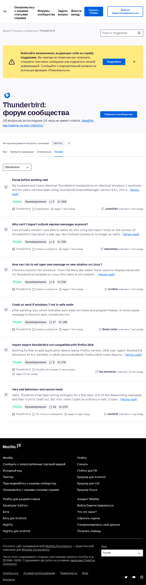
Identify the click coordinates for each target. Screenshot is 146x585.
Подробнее (114, 61)
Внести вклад (76, 12)
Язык (104, 546)
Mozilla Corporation (36, 549)
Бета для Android (14, 518)
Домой (7, 30)
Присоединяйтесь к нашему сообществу (29, 483)
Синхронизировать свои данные (98, 524)
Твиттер (8, 477)
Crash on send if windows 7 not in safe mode (42, 304)
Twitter (126, 577)
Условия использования (39, 573)
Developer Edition (15, 505)
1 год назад (136, 414)
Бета (6, 512)
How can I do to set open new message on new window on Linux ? (57, 264)
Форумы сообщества (46, 12)
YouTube (133, 577)
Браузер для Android (91, 477)
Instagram (141, 577)
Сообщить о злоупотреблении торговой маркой (34, 464)
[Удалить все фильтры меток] (68, 143)
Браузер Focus (87, 490)
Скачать (82, 464)
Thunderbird (23, 208)
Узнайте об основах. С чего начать (55, 369)
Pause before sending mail (30, 180)
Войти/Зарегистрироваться (125, 12)
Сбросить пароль (88, 518)
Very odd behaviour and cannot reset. (37, 389)
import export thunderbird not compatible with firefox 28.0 (52, 345)
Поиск (139, 33)
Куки (85, 573)
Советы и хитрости (46, 249)
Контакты (9, 579)
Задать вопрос (63, 12)
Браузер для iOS (88, 483)
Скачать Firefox (94, 12)
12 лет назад (136, 371)
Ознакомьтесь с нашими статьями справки (24, 13)
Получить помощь (89, 531)
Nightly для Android (16, 531)
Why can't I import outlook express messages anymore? (50, 224)
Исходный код (12, 470)
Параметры (42, 208)
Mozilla (12, 447)
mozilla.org (10, 573)
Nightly (8, 524)
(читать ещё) (131, 234)
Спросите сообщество (119, 114)
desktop (58, 143)
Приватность (68, 573)
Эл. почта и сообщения (49, 414)
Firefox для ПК (87, 470)
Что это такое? (87, 512)
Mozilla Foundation (58, 546)
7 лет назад (136, 208)
